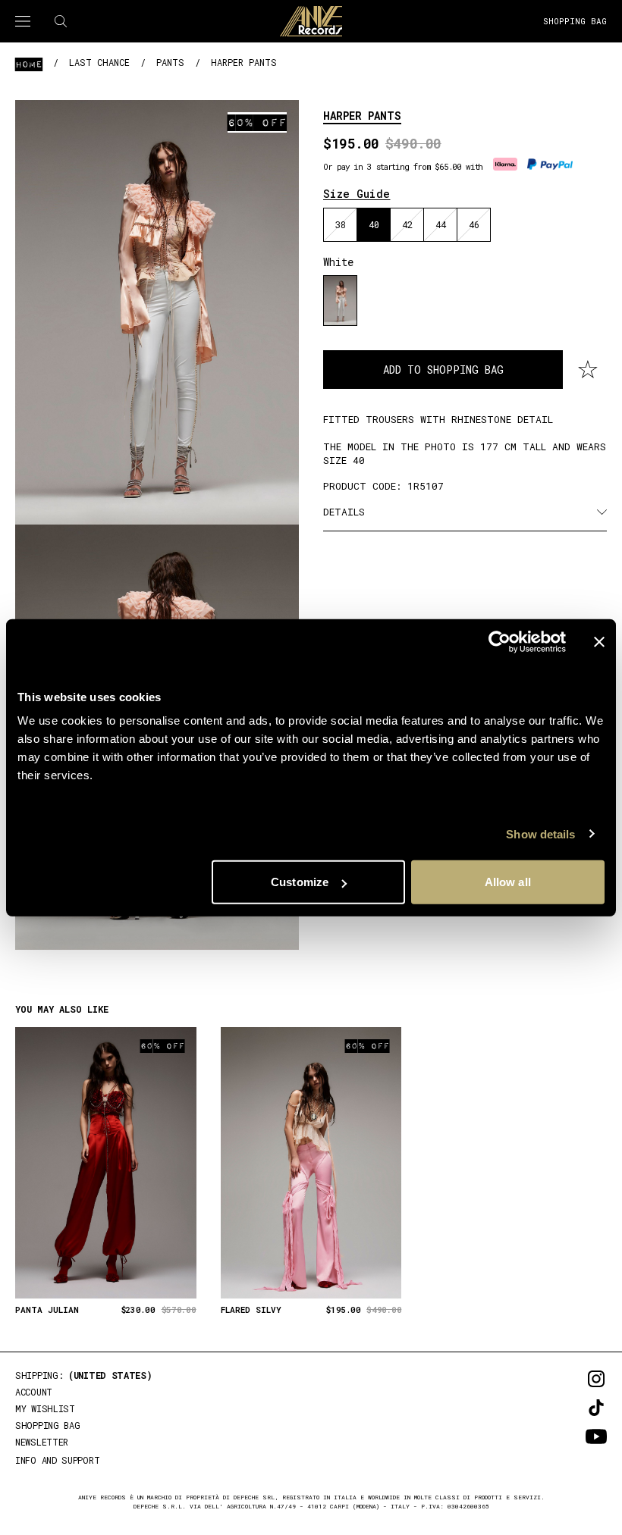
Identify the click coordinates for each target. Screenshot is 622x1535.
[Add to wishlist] (588, 370)
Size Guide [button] (357, 193)
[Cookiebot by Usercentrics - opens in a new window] (499, 641)
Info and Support (57, 1460)
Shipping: (83, 1375)
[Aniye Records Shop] (311, 21)
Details (344, 511)
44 (440, 224)
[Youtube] (575, 1436)
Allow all (508, 882)
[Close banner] (599, 641)
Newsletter (41, 1442)
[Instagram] (575, 1378)
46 (474, 224)
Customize (299, 882)
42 (407, 224)
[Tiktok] (575, 1407)
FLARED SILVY (251, 1310)
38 (340, 224)
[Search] (60, 21)
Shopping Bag (575, 21)
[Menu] (22, 21)
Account (33, 1392)
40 (374, 224)
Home (28, 63)
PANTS (170, 62)
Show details (540, 833)
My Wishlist (45, 1408)
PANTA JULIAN (47, 1310)
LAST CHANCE (99, 62)
